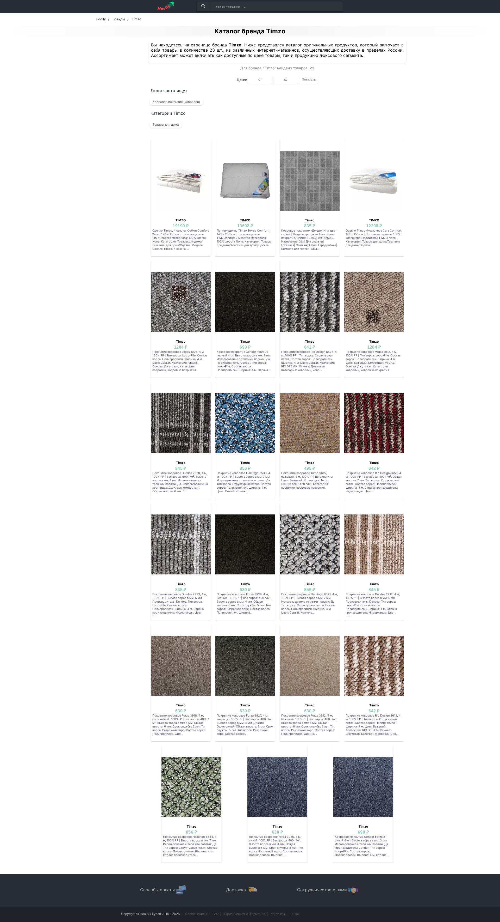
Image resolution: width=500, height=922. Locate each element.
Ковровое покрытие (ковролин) (176, 102)
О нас (294, 914)
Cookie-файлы (196, 914)
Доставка (236, 889)
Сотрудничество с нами (322, 889)
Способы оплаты (157, 889)
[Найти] (203, 6)
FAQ (215, 914)
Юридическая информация (244, 914)
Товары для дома (166, 124)
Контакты (278, 914)
